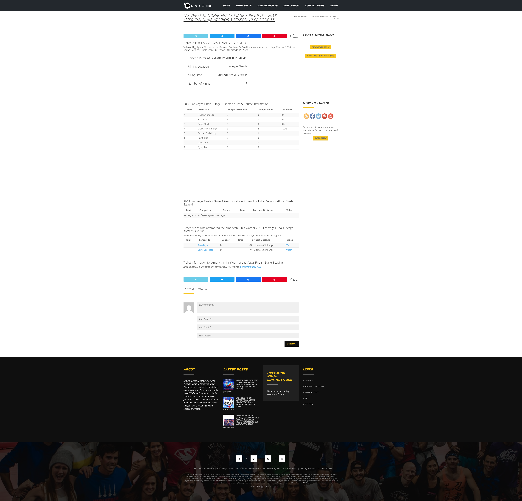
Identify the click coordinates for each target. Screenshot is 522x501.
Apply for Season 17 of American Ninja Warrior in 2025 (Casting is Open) (246, 384)
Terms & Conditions (314, 386)
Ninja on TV (243, 5)
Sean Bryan (203, 245)
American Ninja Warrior (321, 16)
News (334, 5)
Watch (289, 245)
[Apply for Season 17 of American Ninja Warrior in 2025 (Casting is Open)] (228, 384)
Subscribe (320, 138)
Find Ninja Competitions (320, 56)
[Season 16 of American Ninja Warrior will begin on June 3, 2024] (228, 402)
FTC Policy (306, 483)
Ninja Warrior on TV (303, 16)
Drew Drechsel (205, 249)
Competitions (314, 5)
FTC (306, 398)
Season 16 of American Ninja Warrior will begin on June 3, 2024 (245, 402)
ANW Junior (291, 5)
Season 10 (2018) (334, 17)
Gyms (226, 5)
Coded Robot (257, 486)
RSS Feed (309, 404)
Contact (309, 380)
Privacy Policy (312, 392)
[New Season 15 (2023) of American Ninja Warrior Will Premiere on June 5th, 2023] (228, 420)
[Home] (198, 5)
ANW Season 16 (267, 5)
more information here (250, 266)
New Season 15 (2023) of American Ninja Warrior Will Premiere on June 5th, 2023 (247, 420)
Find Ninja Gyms (321, 47)
